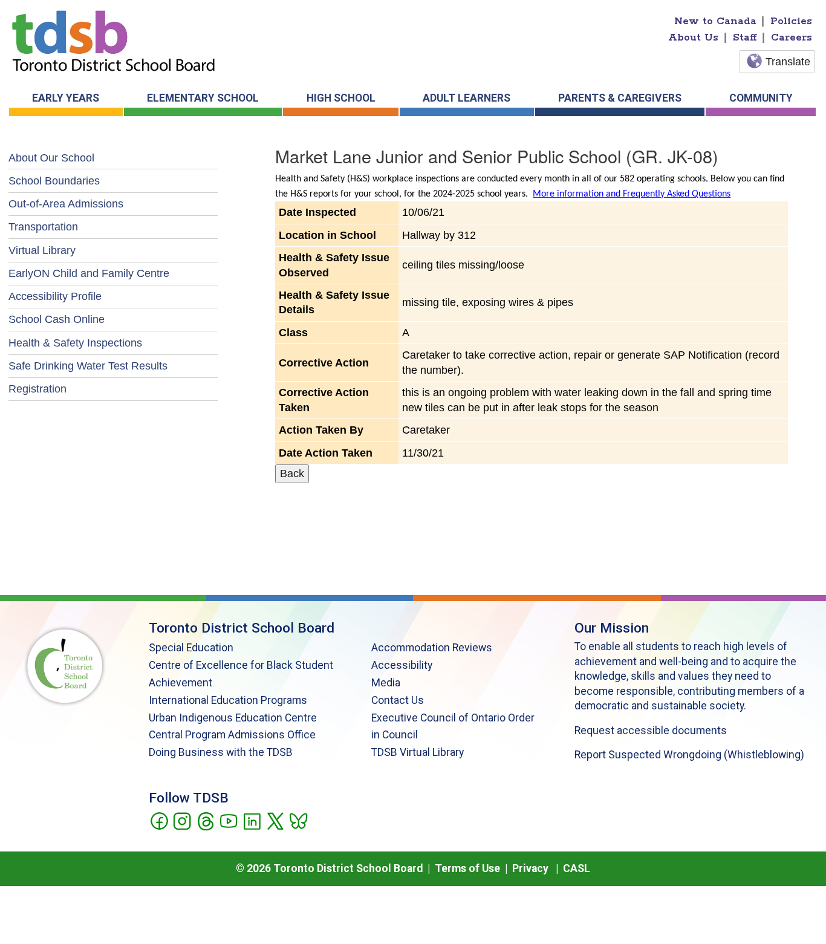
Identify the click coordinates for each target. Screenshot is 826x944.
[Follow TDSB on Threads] (205, 820)
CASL (576, 868)
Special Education (191, 648)
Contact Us (397, 700)
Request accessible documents (650, 730)
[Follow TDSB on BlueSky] (298, 820)
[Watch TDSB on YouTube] (228, 820)
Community (761, 98)
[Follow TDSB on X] (275, 820)
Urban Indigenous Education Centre (233, 718)
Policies (791, 21)
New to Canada (715, 21)
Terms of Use (467, 868)
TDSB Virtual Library (417, 752)
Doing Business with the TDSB (221, 752)
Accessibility (401, 665)
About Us (693, 37)
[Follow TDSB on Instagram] (182, 820)
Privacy (530, 868)
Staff (745, 37)
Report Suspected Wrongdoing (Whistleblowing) (689, 755)
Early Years (65, 98)
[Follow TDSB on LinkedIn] (252, 820)
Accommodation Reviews (431, 648)
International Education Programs (228, 700)
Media (385, 683)
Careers (791, 37)
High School (341, 98)
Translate (788, 62)
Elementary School (203, 98)
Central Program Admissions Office (232, 735)
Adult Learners (466, 98)
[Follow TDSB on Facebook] (159, 820)
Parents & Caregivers (619, 98)
